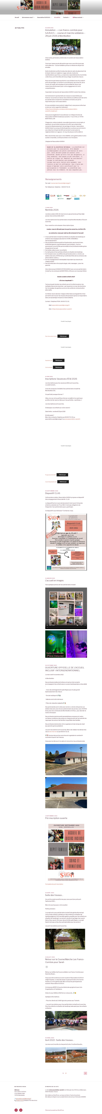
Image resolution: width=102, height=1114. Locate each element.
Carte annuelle (48, 367)
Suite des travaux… (54, 895)
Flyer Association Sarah (51, 336)
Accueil (17, 17)
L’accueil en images (54, 580)
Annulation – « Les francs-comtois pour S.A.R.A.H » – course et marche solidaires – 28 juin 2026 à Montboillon (65, 33)
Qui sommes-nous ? (27, 17)
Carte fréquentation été (50, 481)
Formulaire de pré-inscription (54, 884)
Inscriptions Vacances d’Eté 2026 (61, 379)
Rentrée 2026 (51, 210)
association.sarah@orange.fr (61, 305)
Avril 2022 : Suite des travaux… (59, 1040)
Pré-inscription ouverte (56, 818)
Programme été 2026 (50, 474)
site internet (53, 731)
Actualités (57, 17)
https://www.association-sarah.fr (62, 309)
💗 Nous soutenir (77, 17)
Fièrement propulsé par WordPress (54, 1110)
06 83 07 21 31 (20, 1100)
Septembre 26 (48, 360)
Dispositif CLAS (52, 493)
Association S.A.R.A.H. (43, 17)
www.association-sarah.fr (72, 419)
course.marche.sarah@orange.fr (61, 183)
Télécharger (63, 336)
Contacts (66, 17)
